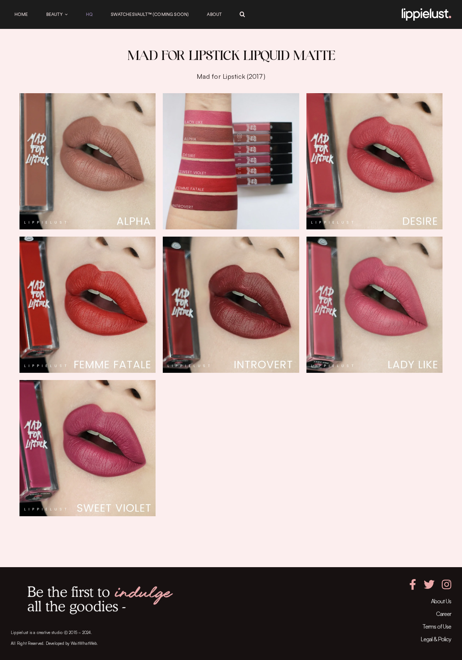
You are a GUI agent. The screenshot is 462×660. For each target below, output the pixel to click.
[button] (242, 14)
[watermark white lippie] (426, 11)
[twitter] (429, 584)
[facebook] (412, 584)
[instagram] (446, 584)
